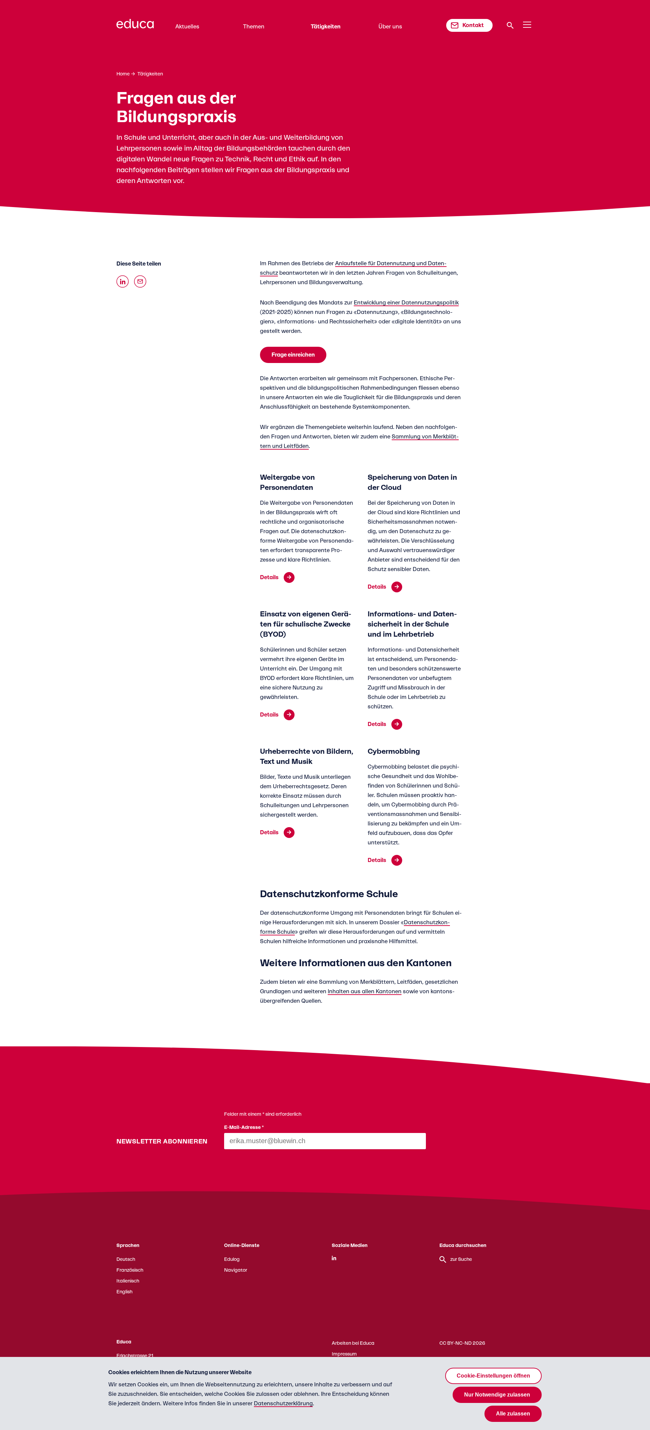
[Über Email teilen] (140, 281)
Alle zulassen (513, 1413)
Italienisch (127, 1281)
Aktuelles (187, 26)
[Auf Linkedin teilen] (122, 281)
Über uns (390, 26)
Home (123, 74)
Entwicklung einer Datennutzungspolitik (406, 302)
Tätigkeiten (326, 26)
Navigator (235, 1270)
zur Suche (461, 1259)
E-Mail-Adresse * (244, 1127)
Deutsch (125, 1259)
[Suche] (510, 25)
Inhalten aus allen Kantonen (365, 991)
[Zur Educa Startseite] (135, 26)
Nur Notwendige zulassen (497, 1395)
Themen (253, 26)
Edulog (232, 1259)
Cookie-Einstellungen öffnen (493, 1376)
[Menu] (527, 25)
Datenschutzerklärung (283, 1403)
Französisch (129, 1270)
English (124, 1292)
